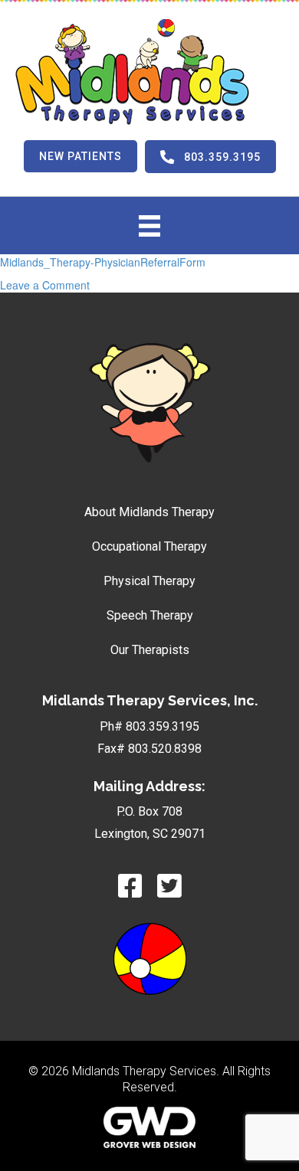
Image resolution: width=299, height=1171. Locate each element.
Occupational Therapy (149, 546)
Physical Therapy (150, 581)
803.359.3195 (162, 726)
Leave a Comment (45, 285)
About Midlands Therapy (149, 512)
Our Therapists (149, 650)
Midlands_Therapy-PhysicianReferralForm (102, 262)
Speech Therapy (150, 615)
